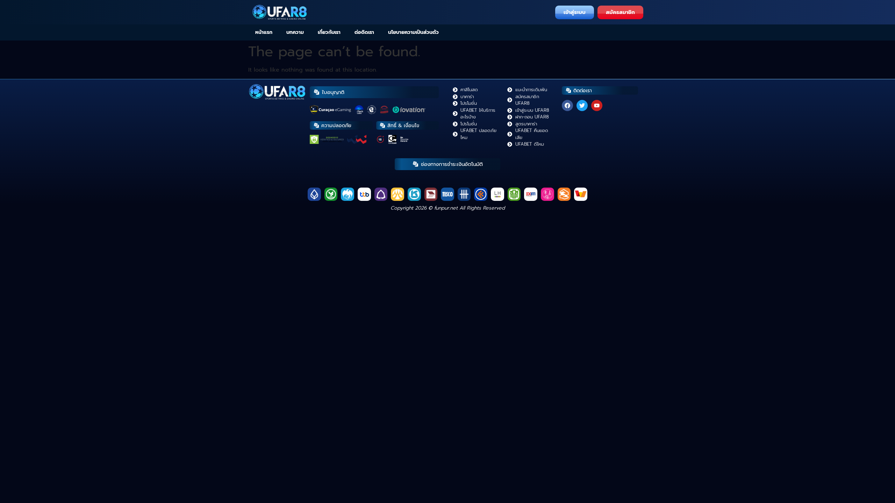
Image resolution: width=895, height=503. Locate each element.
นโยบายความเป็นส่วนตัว (413, 32)
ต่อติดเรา (364, 32)
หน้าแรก (263, 32)
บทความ (295, 32)
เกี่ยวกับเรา (329, 32)
